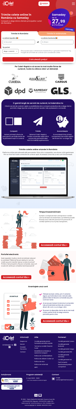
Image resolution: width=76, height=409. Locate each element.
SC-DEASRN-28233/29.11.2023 (43, 405)
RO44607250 (28, 401)
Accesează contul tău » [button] (54, 245)
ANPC (36, 367)
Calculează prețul (38, 59)
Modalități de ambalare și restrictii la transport (42, 352)
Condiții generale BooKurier (63, 345)
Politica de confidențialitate (43, 356)
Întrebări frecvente (23, 348)
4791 (52, 401)
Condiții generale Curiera (66, 341)
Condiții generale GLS (65, 360)
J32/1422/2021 (43, 401)
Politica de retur (39, 361)
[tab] (19, 33)
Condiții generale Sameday (63, 356)
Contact (23, 352)
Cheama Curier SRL (49, 399)
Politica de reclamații (41, 364)
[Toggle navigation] (73, 4)
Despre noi (23, 341)
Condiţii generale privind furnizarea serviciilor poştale (43, 342)
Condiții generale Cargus (66, 349)
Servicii (22, 344)
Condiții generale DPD (65, 352)
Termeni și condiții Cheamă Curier (43, 347)
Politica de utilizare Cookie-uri (44, 359)
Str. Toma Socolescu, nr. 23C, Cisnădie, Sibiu (41, 403)
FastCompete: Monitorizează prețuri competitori (65, 364)
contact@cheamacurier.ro (64, 380)
